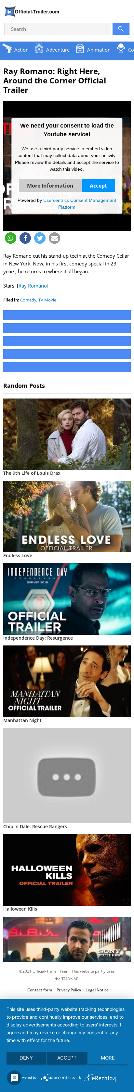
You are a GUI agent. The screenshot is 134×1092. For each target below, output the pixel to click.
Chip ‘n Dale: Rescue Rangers (35, 826)
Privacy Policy (69, 990)
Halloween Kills (20, 909)
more (108, 1058)
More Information (50, 185)
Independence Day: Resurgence (38, 638)
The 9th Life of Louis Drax (31, 473)
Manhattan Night (22, 720)
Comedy (28, 300)
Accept (98, 185)
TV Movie (47, 300)
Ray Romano (33, 285)
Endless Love (17, 555)
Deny (26, 1058)
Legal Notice (97, 990)
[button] (10, 238)
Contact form (39, 990)
